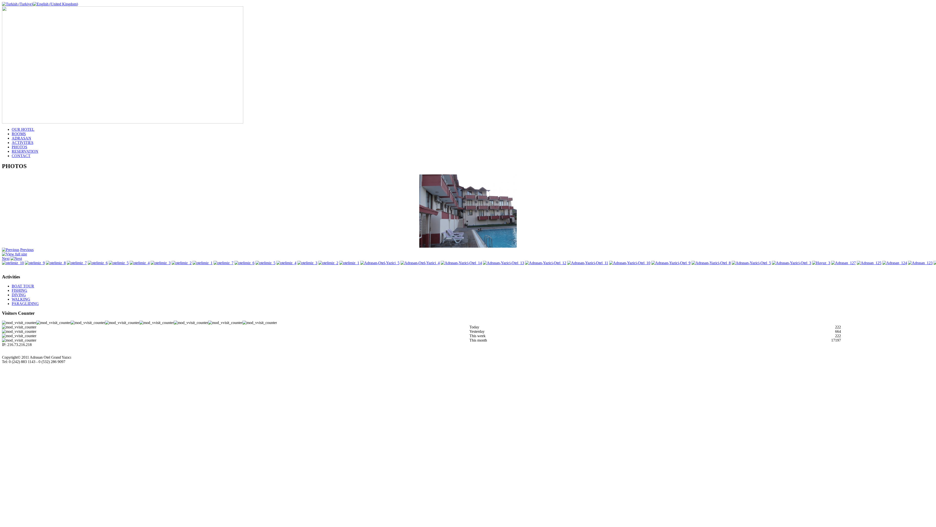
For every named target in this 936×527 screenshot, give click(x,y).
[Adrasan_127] (843, 263)
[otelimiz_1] (203, 263)
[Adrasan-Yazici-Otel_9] (671, 263)
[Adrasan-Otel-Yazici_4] (468, 246)
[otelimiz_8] (56, 263)
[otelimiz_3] (161, 263)
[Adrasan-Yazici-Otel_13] (503, 263)
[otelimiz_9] (35, 263)
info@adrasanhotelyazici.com (25, 366)
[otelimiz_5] (119, 263)
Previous (27, 250)
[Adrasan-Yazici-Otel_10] (629, 263)
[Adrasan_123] (920, 263)
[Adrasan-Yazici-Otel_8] (711, 263)
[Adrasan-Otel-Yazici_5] (380, 263)
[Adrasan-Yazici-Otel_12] (545, 263)
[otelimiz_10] (13, 263)
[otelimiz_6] (98, 263)
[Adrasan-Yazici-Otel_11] (587, 263)
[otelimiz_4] (140, 263)
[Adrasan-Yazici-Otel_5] (751, 263)
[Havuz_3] (821, 263)
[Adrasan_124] (894, 263)
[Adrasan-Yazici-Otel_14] (461, 263)
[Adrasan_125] (869, 263)
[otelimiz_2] (182, 263)
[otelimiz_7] (77, 263)
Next (6, 258)
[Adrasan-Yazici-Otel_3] (791, 263)
